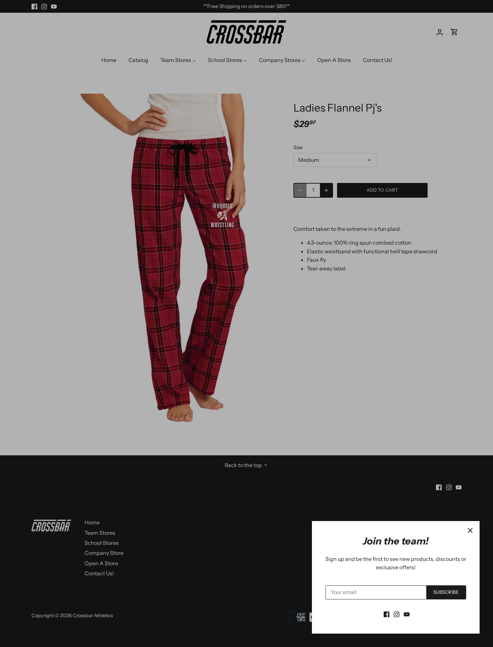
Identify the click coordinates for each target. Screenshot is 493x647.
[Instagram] (396, 614)
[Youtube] (406, 614)
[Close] (470, 530)
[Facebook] (386, 614)
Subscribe (446, 592)
